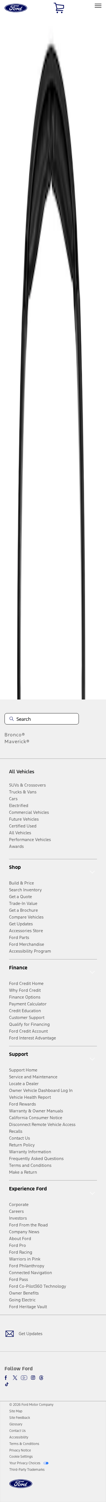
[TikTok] (7, 1384)
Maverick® (17, 741)
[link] (15, 1411)
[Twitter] (15, 1377)
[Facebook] (7, 1377)
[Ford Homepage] (20, 1487)
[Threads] (41, 1377)
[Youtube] (24, 1377)
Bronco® (15, 735)
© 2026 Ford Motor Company (31, 1405)
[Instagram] (33, 1377)
